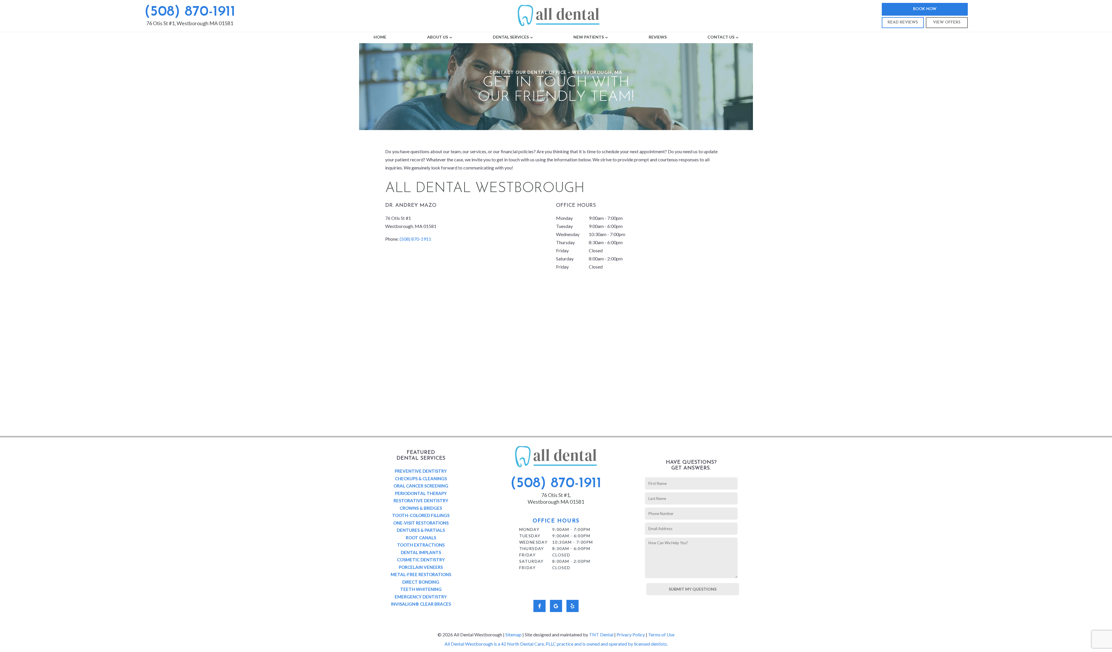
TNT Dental (601, 634)
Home (380, 36)
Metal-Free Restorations (421, 574)
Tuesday (564, 226)
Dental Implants (421, 552)
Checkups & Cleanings (421, 478)
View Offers (947, 22)
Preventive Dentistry (421, 471)
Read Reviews (903, 22)
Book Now (925, 9)
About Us (437, 36)
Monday (564, 218)
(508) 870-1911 (189, 12)
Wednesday (567, 234)
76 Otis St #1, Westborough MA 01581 (189, 23)
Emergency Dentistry (421, 596)
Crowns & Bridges (421, 508)
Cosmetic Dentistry (421, 559)
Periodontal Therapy (421, 493)
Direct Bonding (420, 582)
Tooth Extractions (421, 544)
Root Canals (421, 537)
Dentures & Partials (421, 530)
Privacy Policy (631, 634)
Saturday (565, 258)
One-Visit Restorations (421, 522)
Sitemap (513, 634)
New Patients (588, 36)
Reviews (658, 36)
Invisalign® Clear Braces (421, 604)
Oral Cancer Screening (421, 485)
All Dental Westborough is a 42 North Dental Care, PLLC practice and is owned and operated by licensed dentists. (556, 643)
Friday (562, 250)
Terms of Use (661, 634)
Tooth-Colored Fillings (420, 515)
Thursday (565, 242)
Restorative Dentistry (421, 500)
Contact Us (720, 36)
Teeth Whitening (421, 589)
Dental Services (511, 36)
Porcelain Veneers (421, 567)
